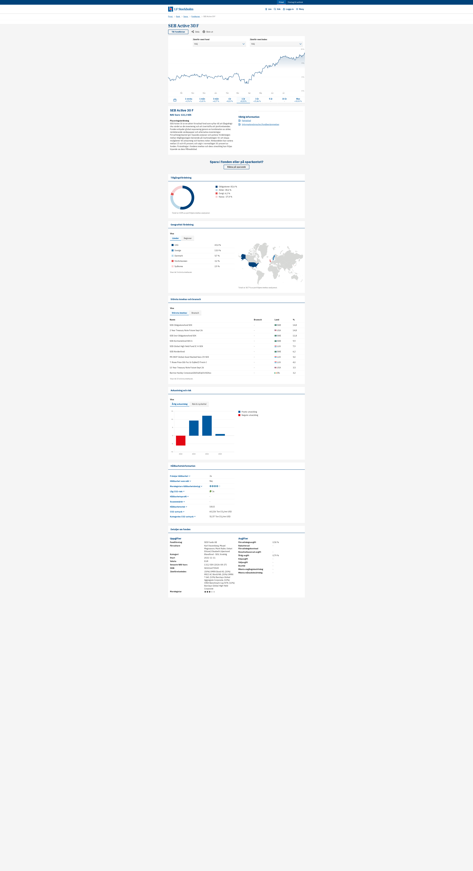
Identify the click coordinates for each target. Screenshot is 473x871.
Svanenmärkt (176, 501)
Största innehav (179, 313)
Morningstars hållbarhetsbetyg (185, 486)
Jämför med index (258, 39)
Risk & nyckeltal (199, 404)
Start (172, 558)
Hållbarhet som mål (179, 481)
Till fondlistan (178, 32)
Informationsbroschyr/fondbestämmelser (260, 124)
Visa (172, 233)
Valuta (173, 561)
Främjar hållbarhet (179, 476)
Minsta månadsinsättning (250, 572)
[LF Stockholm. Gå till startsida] (181, 9)
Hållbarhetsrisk (177, 507)
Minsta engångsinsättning (250, 569)
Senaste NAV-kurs (178, 564)
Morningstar (176, 591)
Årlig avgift (243, 555)
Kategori (174, 554)
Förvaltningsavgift (247, 542)
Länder (175, 238)
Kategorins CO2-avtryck (182, 516)
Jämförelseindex (178, 571)
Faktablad (246, 120)
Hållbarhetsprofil (178, 496)
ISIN (172, 568)
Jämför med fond (201, 39)
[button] (268, 9)
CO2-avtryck (176, 511)
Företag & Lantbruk (295, 2)
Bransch (195, 313)
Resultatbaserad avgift (249, 552)
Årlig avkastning (179, 404)
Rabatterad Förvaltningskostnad (248, 547)
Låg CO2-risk (176, 491)
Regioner (188, 238)
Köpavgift (243, 559)
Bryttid (241, 566)
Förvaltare (175, 545)
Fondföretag (176, 542)
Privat (281, 2)
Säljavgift (243, 562)
